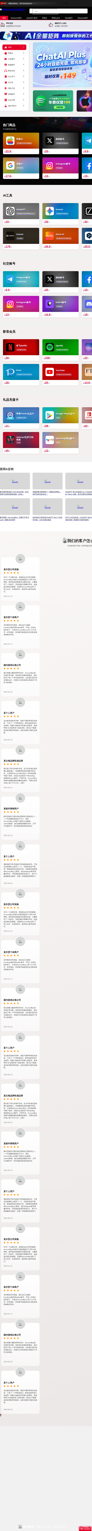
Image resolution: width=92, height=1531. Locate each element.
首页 (4, 18)
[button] (59, 11)
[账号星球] (12, 10)
